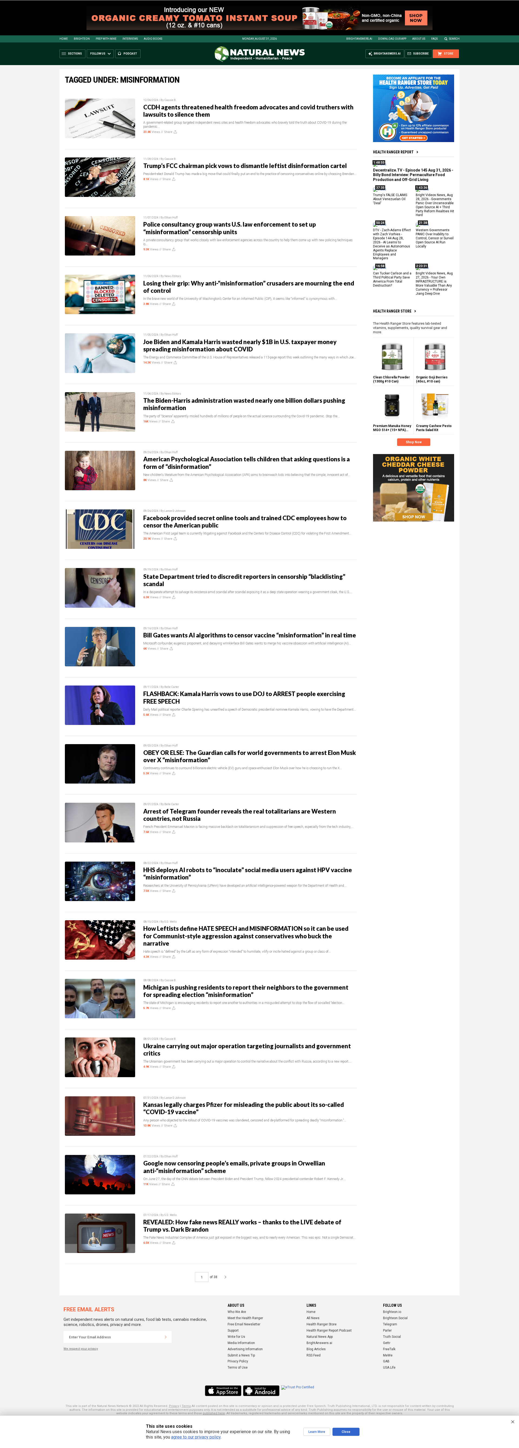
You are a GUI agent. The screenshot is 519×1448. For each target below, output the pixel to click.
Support (233, 1330)
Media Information (241, 1343)
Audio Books (153, 38)
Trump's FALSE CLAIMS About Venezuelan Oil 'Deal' (390, 199)
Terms (186, 1406)
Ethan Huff (171, 217)
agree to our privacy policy (196, 1437)
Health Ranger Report (393, 152)
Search (454, 38)
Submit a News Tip (241, 1355)
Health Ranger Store (392, 311)
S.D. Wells (170, 921)
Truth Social (392, 1337)
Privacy (174, 1406)
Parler (387, 1330)
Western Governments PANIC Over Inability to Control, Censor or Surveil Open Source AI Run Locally (435, 238)
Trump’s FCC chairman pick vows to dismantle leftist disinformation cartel (245, 165)
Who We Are (237, 1312)
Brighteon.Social (395, 1318)
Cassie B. (170, 100)
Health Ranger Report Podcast (329, 1330)
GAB (386, 1361)
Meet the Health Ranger (245, 1318)
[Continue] (166, 1337)
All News (313, 1318)
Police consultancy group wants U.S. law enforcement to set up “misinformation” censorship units (229, 228)
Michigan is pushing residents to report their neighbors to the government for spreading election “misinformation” (245, 991)
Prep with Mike (106, 38)
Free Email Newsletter (244, 1324)
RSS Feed (314, 1355)
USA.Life (389, 1367)
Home (63, 38)
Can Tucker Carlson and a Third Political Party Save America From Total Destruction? (392, 279)
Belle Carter (171, 687)
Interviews (130, 38)
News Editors (172, 276)
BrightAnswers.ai (359, 38)
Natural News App (320, 1337)
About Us (418, 38)
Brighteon (82, 38)
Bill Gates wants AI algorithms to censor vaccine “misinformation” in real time (249, 635)
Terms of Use (238, 1367)
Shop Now (414, 442)
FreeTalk (389, 1349)
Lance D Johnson (175, 510)
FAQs (434, 38)
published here (214, 1413)
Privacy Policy (238, 1361)
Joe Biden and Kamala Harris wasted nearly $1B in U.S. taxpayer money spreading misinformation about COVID (240, 345)
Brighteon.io (392, 1312)
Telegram (390, 1324)
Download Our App (392, 38)
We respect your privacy (81, 1348)
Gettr (386, 1343)
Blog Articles (316, 1349)
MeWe (387, 1355)
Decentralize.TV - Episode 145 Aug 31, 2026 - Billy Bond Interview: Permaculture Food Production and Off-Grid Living (413, 175)
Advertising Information (245, 1349)
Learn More (316, 1432)
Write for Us (236, 1337)
